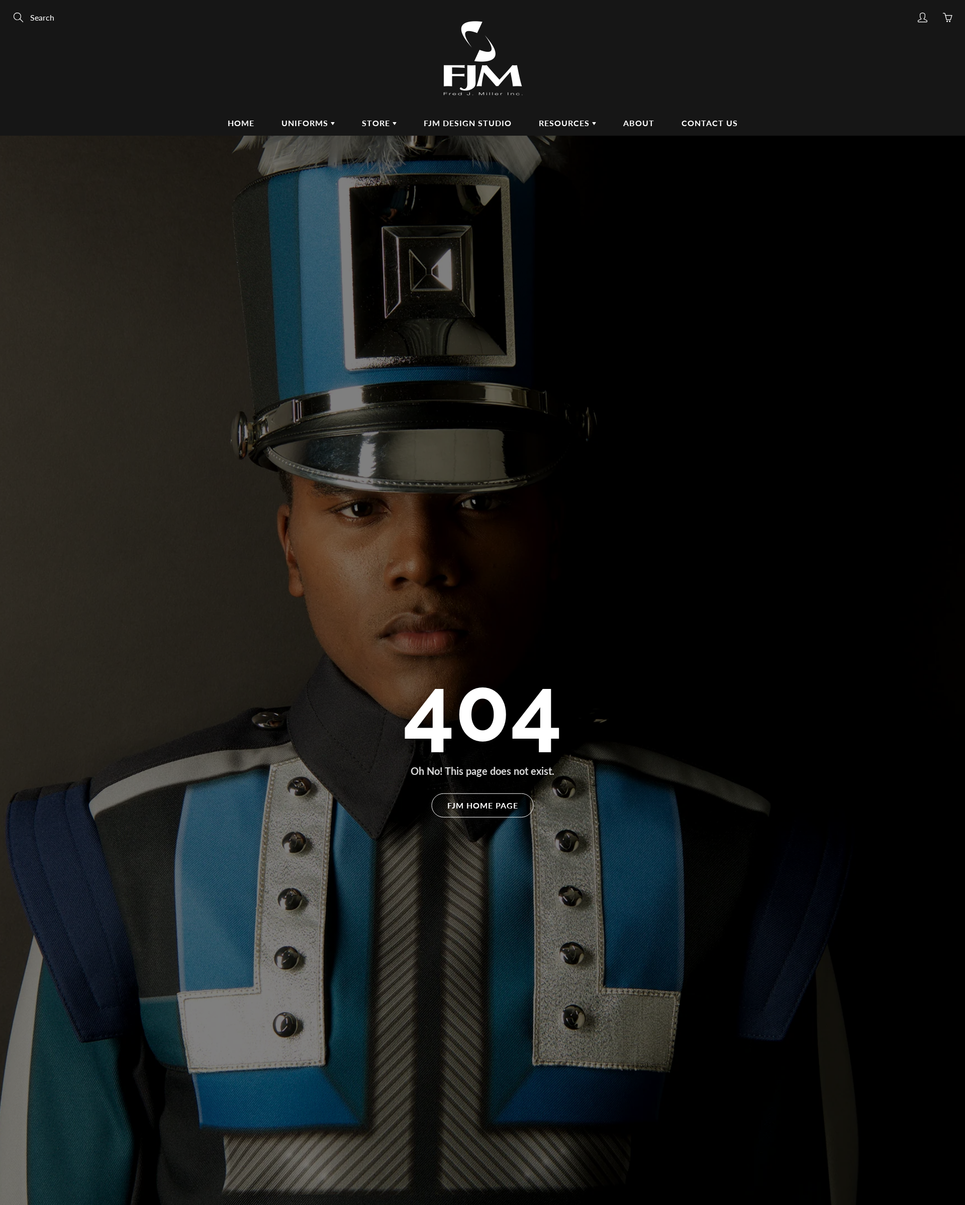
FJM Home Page (482, 805)
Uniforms (306, 123)
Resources (565, 123)
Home (241, 123)
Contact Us (710, 123)
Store (377, 123)
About (638, 123)
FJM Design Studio (468, 123)
